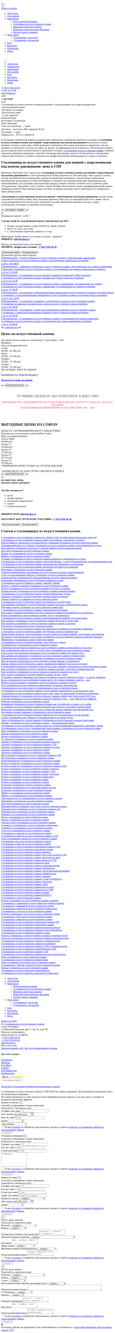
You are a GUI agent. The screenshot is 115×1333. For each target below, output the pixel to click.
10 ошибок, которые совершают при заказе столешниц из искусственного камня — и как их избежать (53, 677)
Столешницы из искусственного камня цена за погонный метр (33, 954)
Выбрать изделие (10, 1198)
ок (12, 1330)
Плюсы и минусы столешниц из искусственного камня (29, 599)
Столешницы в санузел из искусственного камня (26, 911)
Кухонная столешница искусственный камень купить (28, 787)
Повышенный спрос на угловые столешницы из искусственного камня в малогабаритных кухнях (51, 545)
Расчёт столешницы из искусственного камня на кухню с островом (35, 588)
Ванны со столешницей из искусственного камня (26, 553)
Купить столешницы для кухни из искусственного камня (30, 914)
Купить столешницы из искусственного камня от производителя (34, 935)
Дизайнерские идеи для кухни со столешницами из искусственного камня (39, 688)
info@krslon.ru (21, 239)
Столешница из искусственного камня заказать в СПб (29, 860)
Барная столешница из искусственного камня (24, 733)
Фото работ (13, 35)
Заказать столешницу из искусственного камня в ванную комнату (35, 596)
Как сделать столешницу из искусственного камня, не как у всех (34, 674)
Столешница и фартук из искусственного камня (25, 844)
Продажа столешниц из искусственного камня (25, 803)
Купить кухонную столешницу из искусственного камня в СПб (33, 766)
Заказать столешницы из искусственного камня (25, 752)
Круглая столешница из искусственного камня (25, 551)
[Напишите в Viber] (58, 247)
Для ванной (13, 16)
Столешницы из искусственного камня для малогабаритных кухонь (36, 594)
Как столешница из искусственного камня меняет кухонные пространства (39, 685)
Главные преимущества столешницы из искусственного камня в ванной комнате (42, 572)
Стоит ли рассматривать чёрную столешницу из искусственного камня (37, 575)
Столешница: (8, 1292)
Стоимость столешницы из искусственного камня (26, 828)
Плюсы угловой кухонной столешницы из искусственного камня (34, 586)
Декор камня (7, 1246)
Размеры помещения (11, 1301)
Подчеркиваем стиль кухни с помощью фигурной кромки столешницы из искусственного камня (51, 728)
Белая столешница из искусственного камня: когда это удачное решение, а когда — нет (45, 680)
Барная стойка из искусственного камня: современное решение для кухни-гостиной (44, 664)
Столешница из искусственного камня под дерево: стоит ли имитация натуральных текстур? (49, 537)
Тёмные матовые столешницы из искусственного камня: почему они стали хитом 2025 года (48, 696)
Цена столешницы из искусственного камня (24, 957)
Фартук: (5, 1295)
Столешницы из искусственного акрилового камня (27, 924)
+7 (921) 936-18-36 (47, 247)
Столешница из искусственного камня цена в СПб (27, 890)
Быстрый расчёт (29, 252)
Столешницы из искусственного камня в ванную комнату (31, 927)
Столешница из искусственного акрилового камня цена (30, 973)
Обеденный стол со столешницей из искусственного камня (31, 798)
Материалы (13, 18)
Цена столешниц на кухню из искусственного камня (28, 962)
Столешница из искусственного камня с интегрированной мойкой (35, 871)
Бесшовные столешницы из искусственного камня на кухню (32, 580)
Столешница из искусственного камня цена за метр (27, 887)
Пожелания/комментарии (14, 1254)
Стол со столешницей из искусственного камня (25, 830)
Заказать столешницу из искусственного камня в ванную (30, 742)
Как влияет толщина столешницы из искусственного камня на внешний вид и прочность (47, 612)
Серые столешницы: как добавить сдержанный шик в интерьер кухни (37, 717)
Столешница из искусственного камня (21, 898)
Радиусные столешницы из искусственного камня (27, 626)
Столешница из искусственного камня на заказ (25, 863)
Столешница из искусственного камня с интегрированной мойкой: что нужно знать (44, 618)
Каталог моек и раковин (25, 32)
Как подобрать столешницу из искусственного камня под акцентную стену (39, 672)
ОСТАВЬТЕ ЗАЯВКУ (15, 210)
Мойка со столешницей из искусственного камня (26, 795)
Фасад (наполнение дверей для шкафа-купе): (24, 1283)
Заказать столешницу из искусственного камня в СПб (28, 744)
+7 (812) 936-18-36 (10, 1040)
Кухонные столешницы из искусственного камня (26, 790)
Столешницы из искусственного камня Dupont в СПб (28, 949)
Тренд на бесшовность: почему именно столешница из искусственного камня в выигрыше (47, 720)
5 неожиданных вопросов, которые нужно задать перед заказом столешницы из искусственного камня (53, 666)
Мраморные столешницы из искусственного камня (27, 639)
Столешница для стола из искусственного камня (26, 841)
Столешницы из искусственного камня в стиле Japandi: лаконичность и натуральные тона (47, 690)
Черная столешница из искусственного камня (24, 968)
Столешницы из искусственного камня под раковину (28, 943)
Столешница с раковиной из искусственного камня (27, 906)
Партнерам (12, 48)
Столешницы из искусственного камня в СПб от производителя (34, 946)
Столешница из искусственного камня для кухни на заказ (30, 857)
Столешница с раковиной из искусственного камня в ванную (32, 903)
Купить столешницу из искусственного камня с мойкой (29, 900)
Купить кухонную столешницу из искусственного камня (30, 763)
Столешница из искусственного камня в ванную (26, 852)
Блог (9, 43)
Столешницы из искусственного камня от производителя (30, 941)
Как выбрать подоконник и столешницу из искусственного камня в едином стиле (43, 655)
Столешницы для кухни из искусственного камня (26, 916)
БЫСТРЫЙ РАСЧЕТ (15, 385)
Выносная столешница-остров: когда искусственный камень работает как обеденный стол (47, 709)
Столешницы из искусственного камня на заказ (25, 933)
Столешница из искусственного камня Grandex (25, 892)
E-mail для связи (9, 1150)
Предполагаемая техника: (14, 1289)
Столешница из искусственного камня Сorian (24, 884)
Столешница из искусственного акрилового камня (27, 849)
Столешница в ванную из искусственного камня (26, 833)
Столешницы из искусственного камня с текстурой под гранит (33, 642)
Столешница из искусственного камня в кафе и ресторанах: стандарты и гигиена (42, 540)
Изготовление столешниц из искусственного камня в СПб (31, 755)
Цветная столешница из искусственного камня (25, 701)
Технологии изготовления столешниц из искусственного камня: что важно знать (42, 653)
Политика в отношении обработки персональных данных (30, 1086)
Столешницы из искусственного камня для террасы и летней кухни (36, 602)
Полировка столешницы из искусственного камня (27, 801)
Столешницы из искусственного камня (83, 150)
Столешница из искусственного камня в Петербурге (28, 868)
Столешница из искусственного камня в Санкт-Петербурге (31, 879)
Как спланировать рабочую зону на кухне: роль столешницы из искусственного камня (45, 650)
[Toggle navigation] (2, 3)
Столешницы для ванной (26, 40)
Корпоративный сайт (12, 1048)
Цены (10, 51)
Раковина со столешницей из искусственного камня (28, 814)
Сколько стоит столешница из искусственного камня (28, 822)
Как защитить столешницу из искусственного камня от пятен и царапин (38, 623)
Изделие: (5, 1225)
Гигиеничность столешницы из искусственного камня (29, 645)
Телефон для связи (10, 1111)
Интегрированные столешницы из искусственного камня (30, 760)
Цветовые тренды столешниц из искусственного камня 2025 (32, 607)
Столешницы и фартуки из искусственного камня (26, 919)
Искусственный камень (25, 21)
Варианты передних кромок (27, 27)
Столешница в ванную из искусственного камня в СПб (29, 836)
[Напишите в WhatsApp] (57, 247)
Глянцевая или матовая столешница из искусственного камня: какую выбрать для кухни (46, 647)
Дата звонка (7, 1114)
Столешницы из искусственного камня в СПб (24, 951)
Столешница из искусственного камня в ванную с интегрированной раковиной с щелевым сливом (52, 725)
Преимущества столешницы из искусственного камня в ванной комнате (38, 591)
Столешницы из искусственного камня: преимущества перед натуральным (39, 567)
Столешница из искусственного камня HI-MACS (26, 895)
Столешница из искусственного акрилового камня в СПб (30, 846)
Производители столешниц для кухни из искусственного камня (34, 806)
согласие (16, 1127)
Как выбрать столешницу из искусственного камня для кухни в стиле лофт (39, 620)
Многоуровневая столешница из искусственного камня (29, 731)
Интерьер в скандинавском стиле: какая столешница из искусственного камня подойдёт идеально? (52, 637)
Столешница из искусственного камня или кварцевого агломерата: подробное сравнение (47, 629)
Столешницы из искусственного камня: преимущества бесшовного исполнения (42, 564)
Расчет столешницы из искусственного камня (24, 817)
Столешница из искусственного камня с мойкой (26, 876)
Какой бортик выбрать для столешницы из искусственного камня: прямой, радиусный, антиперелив (52, 634)
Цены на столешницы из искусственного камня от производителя (35, 938)
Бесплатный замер (10, 252)
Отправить (7, 1133)
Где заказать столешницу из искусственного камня (27, 739)
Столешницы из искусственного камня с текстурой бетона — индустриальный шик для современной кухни (56, 561)
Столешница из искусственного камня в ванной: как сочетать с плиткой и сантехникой (46, 707)
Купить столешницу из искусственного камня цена (27, 777)
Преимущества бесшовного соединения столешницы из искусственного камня (41, 658)
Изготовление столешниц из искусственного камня (27, 758)
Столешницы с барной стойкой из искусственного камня (30, 965)
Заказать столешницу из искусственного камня (25, 750)
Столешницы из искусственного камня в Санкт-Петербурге (31, 930)
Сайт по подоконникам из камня (40, 1048)
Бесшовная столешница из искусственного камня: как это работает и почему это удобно (46, 704)
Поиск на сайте (9, 8)
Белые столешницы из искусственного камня (24, 736)
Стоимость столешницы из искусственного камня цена (29, 825)
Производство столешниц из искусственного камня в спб (30, 809)
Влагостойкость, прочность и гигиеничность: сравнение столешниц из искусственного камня (49, 542)
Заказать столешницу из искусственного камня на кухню (30, 747)
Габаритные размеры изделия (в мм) (19, 1234)
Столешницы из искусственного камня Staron (24, 959)
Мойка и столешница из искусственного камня (25, 793)
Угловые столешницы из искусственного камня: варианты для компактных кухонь (43, 559)
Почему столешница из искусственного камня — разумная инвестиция (37, 723)
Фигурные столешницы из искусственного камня (26, 569)
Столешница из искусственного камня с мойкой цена (28, 873)
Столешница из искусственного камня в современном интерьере (34, 610)
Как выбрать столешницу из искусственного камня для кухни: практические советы (44, 604)
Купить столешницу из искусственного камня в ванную (30, 768)
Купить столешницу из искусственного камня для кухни (30, 774)
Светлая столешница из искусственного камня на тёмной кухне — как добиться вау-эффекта (48, 699)
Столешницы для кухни (25, 37)
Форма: (5, 1228)
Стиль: (4, 1280)
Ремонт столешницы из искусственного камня (25, 820)
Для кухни (12, 13)
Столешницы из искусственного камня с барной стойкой (30, 583)
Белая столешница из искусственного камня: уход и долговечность (35, 615)
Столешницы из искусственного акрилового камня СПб (30, 922)
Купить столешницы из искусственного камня (25, 782)
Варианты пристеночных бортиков (31, 29)
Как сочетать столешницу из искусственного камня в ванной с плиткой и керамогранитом (47, 669)
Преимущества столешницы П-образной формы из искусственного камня (39, 577)
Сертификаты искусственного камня (32, 24)
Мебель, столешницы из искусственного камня (25, 556)
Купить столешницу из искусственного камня (24, 779)
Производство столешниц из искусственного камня (27, 812)
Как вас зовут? (8, 1117)
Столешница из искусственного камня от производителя (30, 865)
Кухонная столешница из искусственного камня (25, 785)
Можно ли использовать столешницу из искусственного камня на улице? (38, 682)
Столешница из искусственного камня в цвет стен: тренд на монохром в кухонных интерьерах (50, 693)
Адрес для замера (10, 1195)
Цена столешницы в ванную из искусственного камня (29, 838)
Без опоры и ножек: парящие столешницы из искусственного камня (36, 712)
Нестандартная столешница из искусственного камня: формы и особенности (40, 661)
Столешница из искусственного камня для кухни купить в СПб (33, 855)
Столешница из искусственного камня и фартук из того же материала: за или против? (45, 715)
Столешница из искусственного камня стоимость (26, 881)
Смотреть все (11, 327)
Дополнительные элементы (15, 1237)
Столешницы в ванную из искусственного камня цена (29, 908)
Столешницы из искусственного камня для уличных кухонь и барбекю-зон (39, 631)
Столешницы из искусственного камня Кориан (25, 970)
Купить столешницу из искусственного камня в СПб (28, 771)
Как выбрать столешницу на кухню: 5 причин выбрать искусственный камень (41, 548)
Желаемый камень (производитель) (19, 1248)
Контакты (12, 45)
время (4, 1120)
